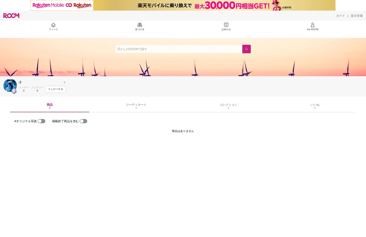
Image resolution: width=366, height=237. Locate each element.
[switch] (41, 121)
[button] (10, 85)
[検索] (246, 49)
